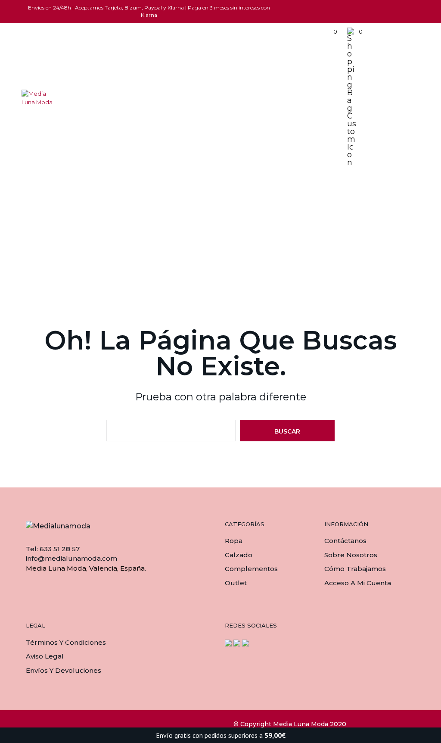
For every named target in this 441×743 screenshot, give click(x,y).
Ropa (233, 541)
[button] (329, 32)
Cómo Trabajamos (355, 569)
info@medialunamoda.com (71, 558)
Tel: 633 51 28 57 (53, 549)
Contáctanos (345, 541)
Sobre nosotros (350, 555)
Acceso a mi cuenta (357, 583)
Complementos (251, 569)
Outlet (236, 583)
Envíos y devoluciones (63, 670)
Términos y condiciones (66, 642)
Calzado (238, 555)
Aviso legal (45, 656)
